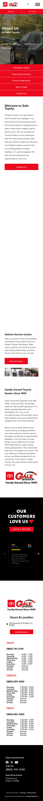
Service (33, 11)
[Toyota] (5, 4)
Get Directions (21, 631)
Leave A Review (21, 529)
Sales (12, 11)
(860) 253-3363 (15, 681)
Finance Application (21, 80)
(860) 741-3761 (15, 648)
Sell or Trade (21, 86)
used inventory (24, 273)
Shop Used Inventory (21, 74)
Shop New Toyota (21, 67)
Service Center (16, 361)
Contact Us (21, 93)
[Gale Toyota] (14, 4)
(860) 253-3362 (15, 714)
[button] (38, 553)
